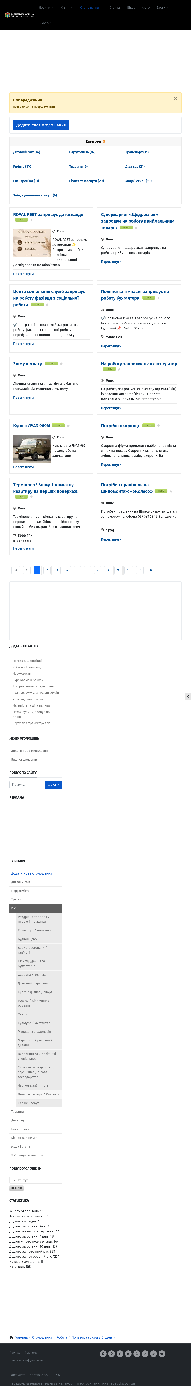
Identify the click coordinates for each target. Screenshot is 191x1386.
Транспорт (137, 152)
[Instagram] (145, 1353)
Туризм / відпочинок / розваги (35, 1003)
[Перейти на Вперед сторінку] (140, 570)
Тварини (78, 167)
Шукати (54, 785)
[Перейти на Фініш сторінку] (151, 570)
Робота (22, 167)
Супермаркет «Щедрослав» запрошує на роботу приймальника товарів (138, 221)
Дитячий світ (26, 152)
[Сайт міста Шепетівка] (19, 15)
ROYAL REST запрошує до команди (48, 214)
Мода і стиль (138, 181)
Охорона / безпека (32, 975)
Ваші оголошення (24, 759)
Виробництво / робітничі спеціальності (37, 1056)
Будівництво (27, 939)
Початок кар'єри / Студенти (39, 1094)
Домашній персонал (33, 983)
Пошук (16, 1188)
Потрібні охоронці (120, 425)
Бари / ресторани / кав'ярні (32, 950)
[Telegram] (103, 1353)
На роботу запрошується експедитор (139, 363)
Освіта (22, 1014)
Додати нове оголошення (30, 751)
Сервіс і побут (28, 1103)
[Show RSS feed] (104, 141)
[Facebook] (120, 1353)
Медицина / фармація (34, 1032)
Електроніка (26, 181)
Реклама (31, 1352)
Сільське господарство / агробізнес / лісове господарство (36, 1072)
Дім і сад (135, 167)
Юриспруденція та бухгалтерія (31, 963)
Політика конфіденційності (27, 1360)
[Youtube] (162, 1353)
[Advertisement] (95, 56)
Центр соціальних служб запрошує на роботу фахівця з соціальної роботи (49, 298)
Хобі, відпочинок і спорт (35, 195)
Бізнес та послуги (86, 181)
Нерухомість (82, 152)
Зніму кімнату (28, 363)
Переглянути (23, 274)
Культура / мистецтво (34, 1023)
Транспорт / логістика (34, 930)
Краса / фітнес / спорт (35, 992)
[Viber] (111, 1353)
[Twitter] (128, 1353)
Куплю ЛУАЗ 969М (31, 425)
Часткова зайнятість (33, 1086)
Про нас (14, 1352)
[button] (46, 7)
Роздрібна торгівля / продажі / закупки (34, 919)
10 (129, 570)
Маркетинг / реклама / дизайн (35, 1042)
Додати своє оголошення (41, 125)
